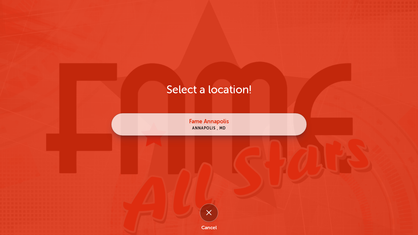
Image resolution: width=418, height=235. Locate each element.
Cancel (209, 228)
